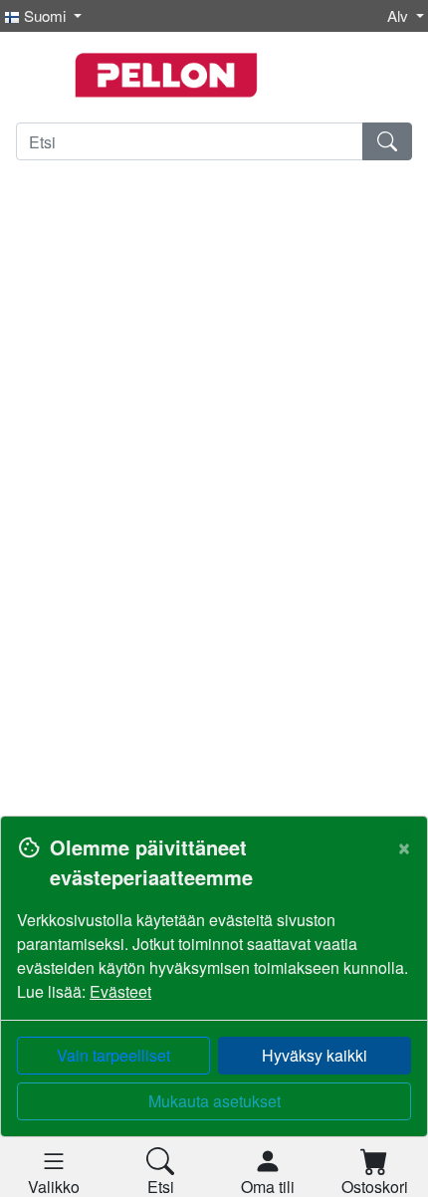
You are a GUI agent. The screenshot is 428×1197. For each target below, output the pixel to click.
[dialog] (214, 1006)
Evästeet (120, 991)
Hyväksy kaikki (314, 1055)
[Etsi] (387, 141)
